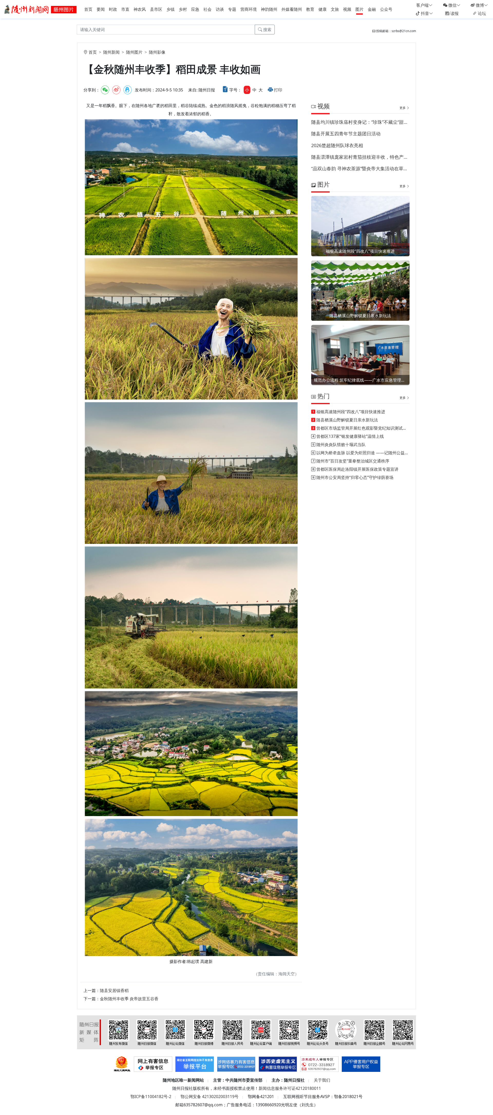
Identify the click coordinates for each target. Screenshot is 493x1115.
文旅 (335, 9)
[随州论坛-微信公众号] (175, 1032)
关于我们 (322, 1080)
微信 (452, 5)
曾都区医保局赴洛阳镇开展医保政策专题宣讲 (357, 469)
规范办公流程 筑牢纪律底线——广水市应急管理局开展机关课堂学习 (360, 380)
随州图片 (134, 52)
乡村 (183, 9)
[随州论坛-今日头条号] (317, 1032)
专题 (232, 9)
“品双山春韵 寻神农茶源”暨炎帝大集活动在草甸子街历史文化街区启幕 (360, 168)
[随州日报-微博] (204, 1032)
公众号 (386, 9)
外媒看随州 (291, 9)
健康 (322, 9)
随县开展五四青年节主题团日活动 (346, 133)
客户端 (422, 5)
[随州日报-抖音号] (346, 1032)
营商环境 (248, 9)
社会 (207, 9)
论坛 (481, 13)
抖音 (424, 13)
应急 (195, 9)
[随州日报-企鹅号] (374, 1032)
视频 (347, 9)
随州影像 (157, 52)
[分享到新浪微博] (116, 90)
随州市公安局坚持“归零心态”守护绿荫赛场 (354, 477)
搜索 (266, 29)
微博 (479, 5)
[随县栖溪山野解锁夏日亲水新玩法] (360, 297)
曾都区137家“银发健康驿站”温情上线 (350, 436)
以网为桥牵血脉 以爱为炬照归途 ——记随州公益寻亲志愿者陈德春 (377, 453)
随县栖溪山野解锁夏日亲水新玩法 (360, 315)
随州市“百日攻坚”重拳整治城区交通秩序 (352, 461)
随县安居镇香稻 (114, 990)
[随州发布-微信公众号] (118, 1032)
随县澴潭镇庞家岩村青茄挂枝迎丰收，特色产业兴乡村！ (360, 157)
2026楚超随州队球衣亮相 (337, 145)
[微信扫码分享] (105, 90)
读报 (454, 13)
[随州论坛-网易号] (403, 1032)
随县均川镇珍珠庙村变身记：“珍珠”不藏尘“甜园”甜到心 (360, 122)
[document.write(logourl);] (41, 9)
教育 (310, 9)
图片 (359, 9)
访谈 (220, 9)
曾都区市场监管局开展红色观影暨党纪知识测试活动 (363, 428)
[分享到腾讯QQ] (127, 90)
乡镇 (170, 9)
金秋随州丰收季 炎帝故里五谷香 (129, 998)
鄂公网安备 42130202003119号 (210, 1096)
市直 (125, 9)
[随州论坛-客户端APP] (261, 1032)
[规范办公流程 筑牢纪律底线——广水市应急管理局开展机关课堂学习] (360, 354)
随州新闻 (111, 52)
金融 (372, 9)
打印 (278, 90)
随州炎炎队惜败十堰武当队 (341, 444)
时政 (113, 9)
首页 (88, 9)
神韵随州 (269, 9)
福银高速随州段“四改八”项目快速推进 (360, 251)
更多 (403, 108)
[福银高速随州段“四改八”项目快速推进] (360, 233)
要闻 (101, 9)
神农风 (140, 9)
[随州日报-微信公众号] (147, 1032)
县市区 (156, 9)
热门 (323, 396)
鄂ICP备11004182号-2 (150, 1096)
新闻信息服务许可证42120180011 (290, 1088)
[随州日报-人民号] (232, 1032)
